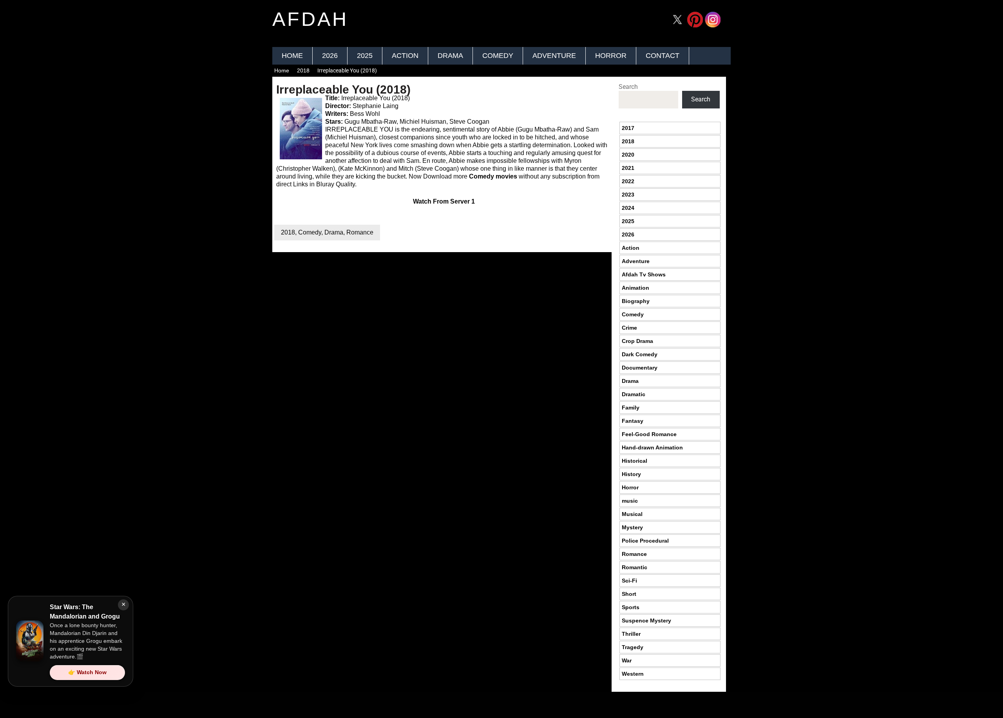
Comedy (497, 56)
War (627, 660)
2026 (330, 56)
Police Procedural (645, 541)
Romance (359, 232)
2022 (628, 181)
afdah (310, 19)
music (630, 501)
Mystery (632, 527)
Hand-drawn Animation (652, 447)
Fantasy (632, 421)
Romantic (634, 567)
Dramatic (633, 394)
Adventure (554, 56)
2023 (628, 194)
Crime (629, 328)
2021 (628, 168)
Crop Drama (637, 341)
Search (628, 86)
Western (633, 674)
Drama (450, 56)
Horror (610, 56)
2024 (628, 208)
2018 (303, 70)
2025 (365, 56)
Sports (630, 607)
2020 (628, 155)
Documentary (639, 367)
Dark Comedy (639, 354)
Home (292, 56)
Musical (632, 514)
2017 (628, 128)
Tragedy (632, 647)
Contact (662, 56)
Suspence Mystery (646, 620)
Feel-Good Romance (649, 434)
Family (630, 407)
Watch (422, 201)
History (631, 474)
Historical (634, 461)
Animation (635, 288)
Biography (636, 301)
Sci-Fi (629, 580)
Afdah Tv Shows (644, 274)
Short (629, 594)
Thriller (631, 634)
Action (405, 56)
